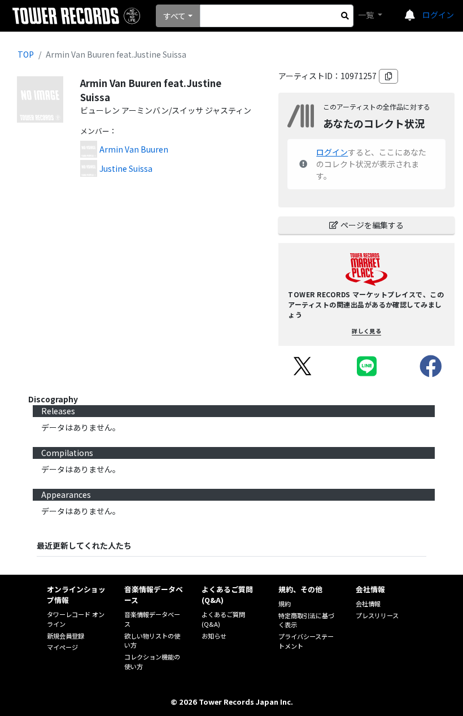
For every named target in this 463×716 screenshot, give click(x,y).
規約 (284, 603)
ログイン (438, 14)
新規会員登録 (65, 635)
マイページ (62, 647)
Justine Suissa (125, 168)
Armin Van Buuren (133, 149)
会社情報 (368, 603)
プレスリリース (377, 615)
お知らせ (214, 635)
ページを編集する (372, 225)
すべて (174, 15)
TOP (26, 54)
